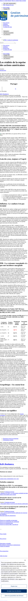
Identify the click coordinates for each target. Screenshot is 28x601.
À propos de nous (7, 49)
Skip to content (15, 0)
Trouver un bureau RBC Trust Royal (9, 524)
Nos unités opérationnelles (10, 3)
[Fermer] (25, 560)
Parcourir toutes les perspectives (8, 515)
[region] (14, 580)
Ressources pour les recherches (10, 438)
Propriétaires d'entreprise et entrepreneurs (10, 545)
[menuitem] (14, 43)
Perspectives (6, 48)
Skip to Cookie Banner (5, 0)
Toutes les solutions (5, 546)
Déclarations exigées (8, 440)
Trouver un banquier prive (6, 523)
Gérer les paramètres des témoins (14, 595)
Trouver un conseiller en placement (8, 520)
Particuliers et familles (5, 543)
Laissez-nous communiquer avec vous (9, 478)
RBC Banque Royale (8, 5)
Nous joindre (6, 7)
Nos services (6, 45)
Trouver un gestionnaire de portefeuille (9, 521)
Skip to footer (22, 0)
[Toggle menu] (0, 37)
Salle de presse (3, 556)
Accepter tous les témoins (14, 591)
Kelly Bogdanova (4, 94)
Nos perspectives (4, 551)
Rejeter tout (14, 586)
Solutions (5, 47)
